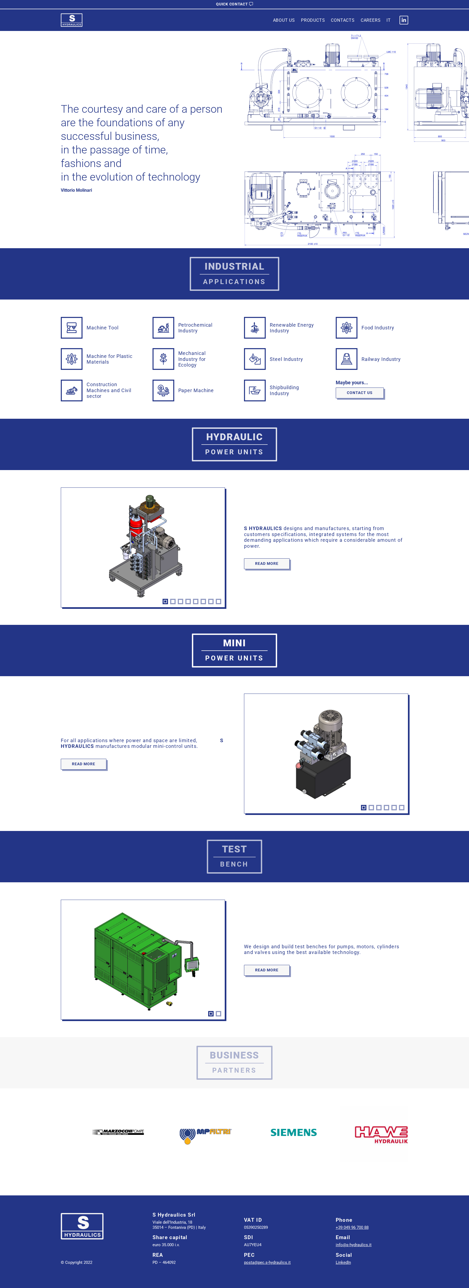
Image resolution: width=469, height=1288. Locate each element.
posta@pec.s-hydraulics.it (267, 1262)
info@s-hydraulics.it (354, 1244)
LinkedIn (343, 1262)
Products (313, 20)
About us (284, 20)
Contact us (360, 393)
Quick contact (232, 4)
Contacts (342, 20)
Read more (266, 563)
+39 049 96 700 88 (352, 1227)
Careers (371, 20)
